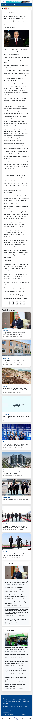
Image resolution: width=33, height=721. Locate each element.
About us (5, 706)
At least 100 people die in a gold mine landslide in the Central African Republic (16, 595)
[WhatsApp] (20, 303)
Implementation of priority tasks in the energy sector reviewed (15, 678)
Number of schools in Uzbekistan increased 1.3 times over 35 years (14, 588)
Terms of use (7, 710)
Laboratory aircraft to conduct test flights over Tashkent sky (16, 602)
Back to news (10, 12)
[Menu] (29, 8)
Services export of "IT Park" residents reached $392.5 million (15, 620)
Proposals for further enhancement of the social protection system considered (16, 662)
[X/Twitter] (16, 303)
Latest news (9, 563)
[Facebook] (13, 303)
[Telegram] (9, 303)
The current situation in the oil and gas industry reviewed (15, 685)
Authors (12, 706)
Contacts (19, 706)
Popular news (9, 630)
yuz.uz (28, 714)
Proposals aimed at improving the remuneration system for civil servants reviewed (15, 670)
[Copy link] (24, 303)
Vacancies (26, 706)
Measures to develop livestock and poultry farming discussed (16, 655)
